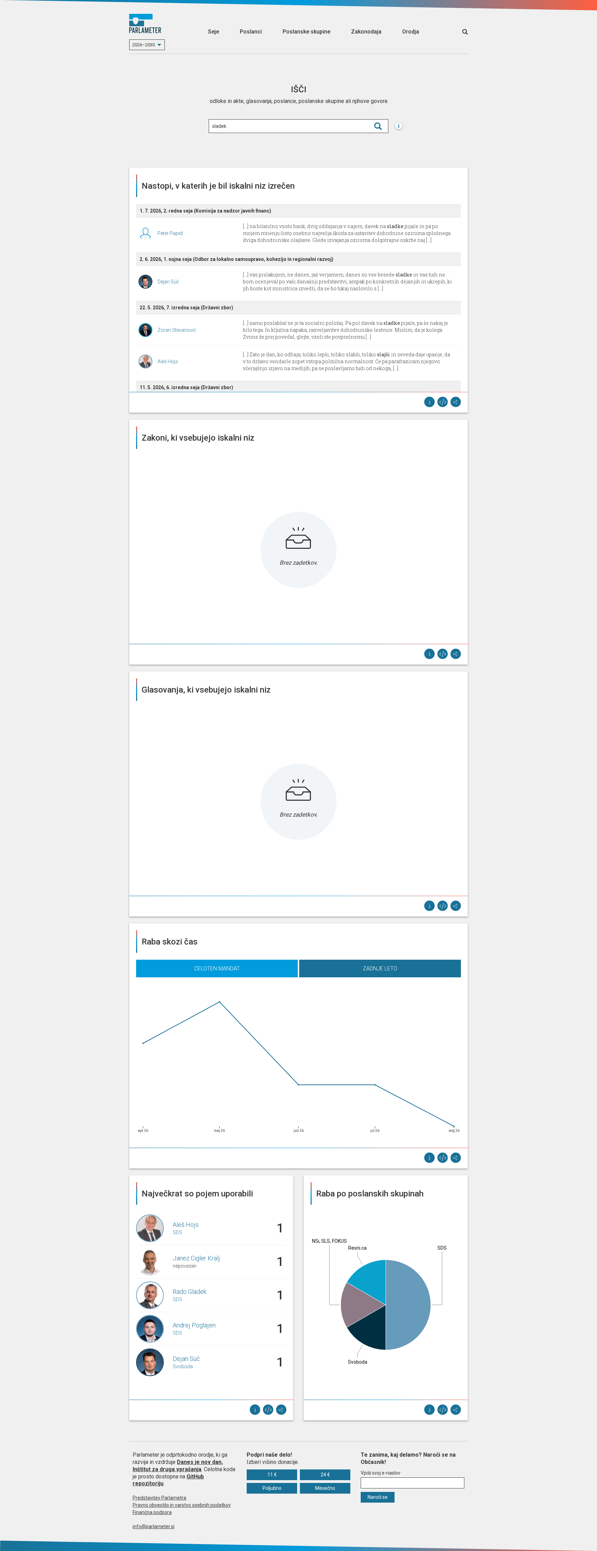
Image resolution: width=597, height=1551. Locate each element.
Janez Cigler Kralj (196, 1258)
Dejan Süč (168, 281)
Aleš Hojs (168, 361)
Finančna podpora (152, 1512)
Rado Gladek (189, 1291)
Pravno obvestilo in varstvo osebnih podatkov (182, 1505)
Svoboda (183, 1366)
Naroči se (378, 1497)
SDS (177, 1232)
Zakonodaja (366, 31)
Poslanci (251, 31)
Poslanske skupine (306, 31)
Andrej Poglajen (194, 1325)
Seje (213, 31)
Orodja (410, 31)
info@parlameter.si (153, 1526)
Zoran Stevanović (177, 330)
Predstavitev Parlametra (159, 1498)
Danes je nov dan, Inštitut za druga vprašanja (178, 1466)
